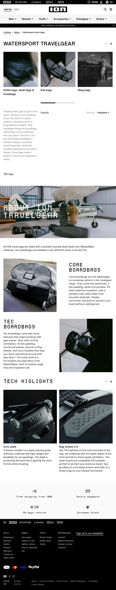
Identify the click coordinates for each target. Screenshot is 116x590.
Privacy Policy (62, 581)
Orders (6, 544)
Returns (7, 547)
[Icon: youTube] (5, 576)
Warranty (7, 550)
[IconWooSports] (61, 2)
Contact (61, 537)
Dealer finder (46, 537)
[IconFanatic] (36, 2)
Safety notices (28, 544)
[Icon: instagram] (13, 576)
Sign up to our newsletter (89, 533)
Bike (16, 9)
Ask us (6, 533)
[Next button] (111, 43)
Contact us (8, 554)
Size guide (26, 537)
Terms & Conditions (46, 581)
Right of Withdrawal (77, 581)
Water (8, 9)
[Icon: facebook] (9, 576)
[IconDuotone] (21, 2)
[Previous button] (106, 43)
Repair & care (28, 540)
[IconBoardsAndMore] (5, 522)
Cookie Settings (37, 584)
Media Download (65, 540)
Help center (8, 557)
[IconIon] (7, 2)
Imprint (34, 581)
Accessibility (93, 581)
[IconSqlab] (49, 2)
